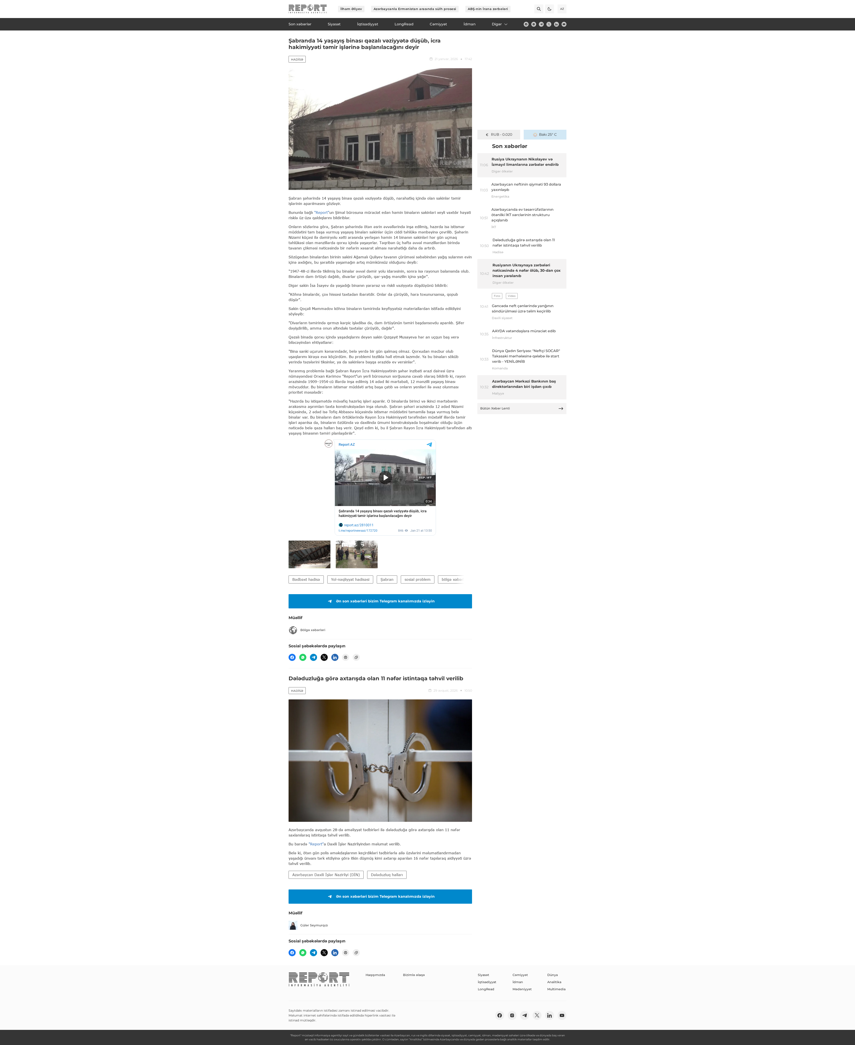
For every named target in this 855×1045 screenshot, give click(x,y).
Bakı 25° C (548, 134)
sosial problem (418, 579)
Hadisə (297, 59)
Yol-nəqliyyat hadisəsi (350, 579)
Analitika (554, 982)
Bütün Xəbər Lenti (495, 408)
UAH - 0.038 (501, 134)
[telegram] (541, 24)
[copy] (356, 657)
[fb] (526, 24)
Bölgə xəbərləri (312, 630)
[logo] (308, 8)
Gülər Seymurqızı (314, 925)
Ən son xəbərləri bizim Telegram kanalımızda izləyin (385, 601)
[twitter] (548, 24)
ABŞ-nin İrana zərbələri (488, 9)
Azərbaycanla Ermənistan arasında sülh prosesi (415, 9)
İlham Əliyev (351, 9)
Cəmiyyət (520, 975)
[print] (345, 657)
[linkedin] (556, 24)
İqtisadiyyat (487, 982)
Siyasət (483, 975)
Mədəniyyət (522, 989)
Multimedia (556, 989)
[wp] (302, 657)
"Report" (321, 212)
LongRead (486, 989)
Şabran (387, 579)
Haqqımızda (375, 975)
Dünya (552, 975)
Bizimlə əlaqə (414, 975)
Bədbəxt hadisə (306, 579)
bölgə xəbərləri (455, 579)
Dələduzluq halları (387, 875)
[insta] (533, 24)
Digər (497, 24)
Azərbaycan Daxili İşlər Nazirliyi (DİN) (326, 875)
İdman (518, 982)
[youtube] (564, 24)
